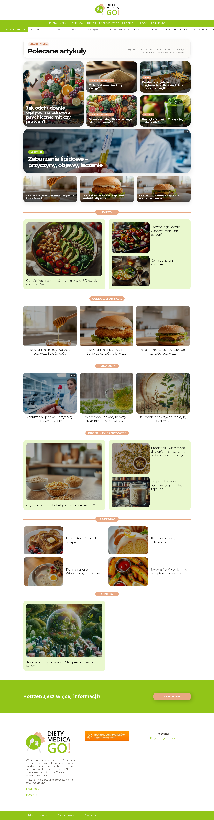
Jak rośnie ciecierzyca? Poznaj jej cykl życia (163, 419)
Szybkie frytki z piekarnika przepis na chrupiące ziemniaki (169, 571)
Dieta (53, 23)
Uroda (143, 23)
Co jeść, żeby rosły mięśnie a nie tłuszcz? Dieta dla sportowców (62, 282)
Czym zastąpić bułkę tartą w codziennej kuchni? (60, 505)
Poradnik (158, 23)
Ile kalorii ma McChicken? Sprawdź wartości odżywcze (103, 197)
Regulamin (91, 815)
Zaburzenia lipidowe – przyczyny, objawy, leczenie (65, 162)
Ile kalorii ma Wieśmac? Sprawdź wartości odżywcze (159, 197)
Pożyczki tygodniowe (163, 738)
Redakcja (32, 788)
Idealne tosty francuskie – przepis (84, 540)
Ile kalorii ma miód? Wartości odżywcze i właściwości (50, 197)
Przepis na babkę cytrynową (163, 540)
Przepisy (128, 23)
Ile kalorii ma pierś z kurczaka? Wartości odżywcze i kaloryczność (124, 29)
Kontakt (31, 795)
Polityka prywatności (36, 815)
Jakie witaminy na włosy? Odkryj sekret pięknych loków (61, 664)
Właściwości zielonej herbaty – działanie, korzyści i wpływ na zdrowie (106, 419)
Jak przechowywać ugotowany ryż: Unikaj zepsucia (166, 485)
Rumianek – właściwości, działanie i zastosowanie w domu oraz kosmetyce (168, 451)
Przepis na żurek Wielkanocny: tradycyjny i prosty (84, 571)
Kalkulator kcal (72, 23)
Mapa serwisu (66, 815)
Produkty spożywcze (103, 23)
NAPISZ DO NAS (172, 696)
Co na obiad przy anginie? (163, 262)
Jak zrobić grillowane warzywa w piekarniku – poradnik (168, 230)
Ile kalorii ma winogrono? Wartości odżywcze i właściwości (43, 29)
